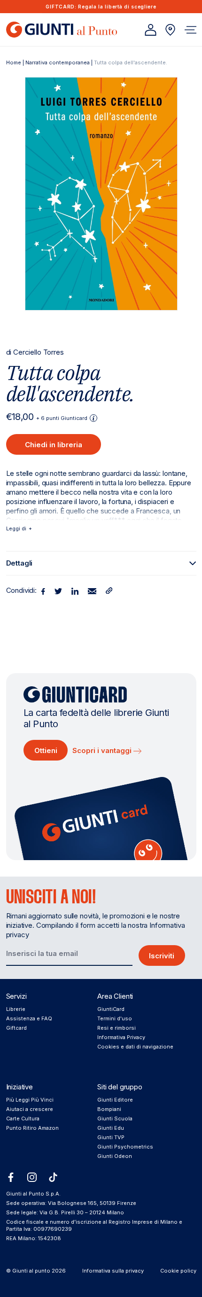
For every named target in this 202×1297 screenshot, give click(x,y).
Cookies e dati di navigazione (135, 1046)
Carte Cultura (22, 1118)
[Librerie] (170, 30)
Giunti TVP (110, 1137)
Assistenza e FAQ (29, 1018)
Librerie (15, 1009)
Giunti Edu (110, 1128)
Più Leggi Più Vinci (30, 1099)
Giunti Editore (115, 1099)
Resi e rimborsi (116, 1028)
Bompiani (109, 1109)
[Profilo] (150, 30)
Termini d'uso (114, 1018)
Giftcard (16, 1028)
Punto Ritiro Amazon (32, 1128)
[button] (190, 30)
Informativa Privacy (121, 1037)
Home (13, 62)
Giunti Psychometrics (125, 1146)
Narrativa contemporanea (57, 62)
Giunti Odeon (114, 1156)
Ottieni (45, 750)
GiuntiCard (110, 1009)
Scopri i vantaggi (102, 750)
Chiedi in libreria (53, 444)
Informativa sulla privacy (113, 1271)
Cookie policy (178, 1271)
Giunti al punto (31, 1270)
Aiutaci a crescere (29, 1109)
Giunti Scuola (114, 1118)
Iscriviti (161, 955)
